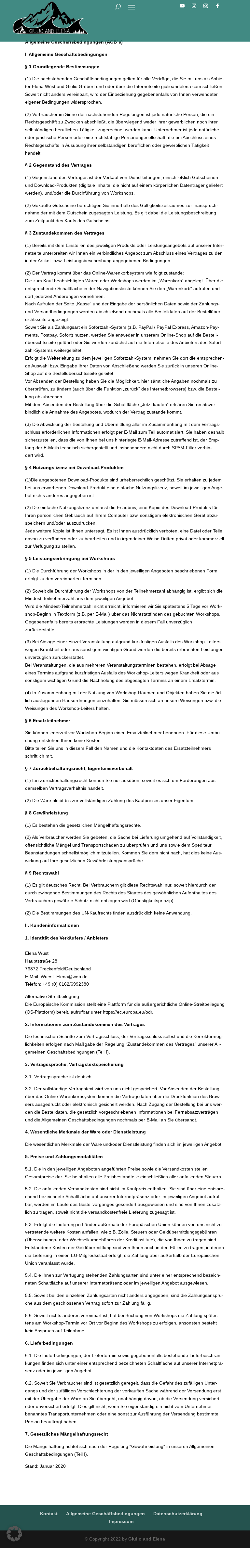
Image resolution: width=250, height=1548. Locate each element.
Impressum (121, 1521)
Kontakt (49, 1513)
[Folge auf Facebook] (217, 5)
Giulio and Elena (146, 1539)
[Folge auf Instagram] (194, 5)
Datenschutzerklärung (177, 1513)
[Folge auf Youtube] (182, 5)
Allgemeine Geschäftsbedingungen (105, 1513)
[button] (14, 1533)
